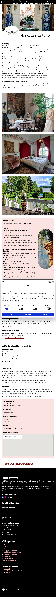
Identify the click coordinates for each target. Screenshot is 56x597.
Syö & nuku (7, 549)
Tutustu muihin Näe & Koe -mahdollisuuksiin (19, 463)
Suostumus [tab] (10, 285)
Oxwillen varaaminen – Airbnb (14, 338)
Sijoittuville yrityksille (11, 573)
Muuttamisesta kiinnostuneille (13, 571)
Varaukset (8, 326)
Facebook (6, 419)
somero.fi (7, 569)
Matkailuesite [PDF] (10, 560)
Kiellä (10, 314)
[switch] (21, 309)
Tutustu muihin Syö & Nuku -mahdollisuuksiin (19, 464)
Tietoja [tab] (46, 285)
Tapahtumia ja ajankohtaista (13, 552)
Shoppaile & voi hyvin (11, 551)
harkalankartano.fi (8, 412)
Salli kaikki (45, 314)
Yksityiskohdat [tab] (28, 285)
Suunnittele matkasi (10, 554)
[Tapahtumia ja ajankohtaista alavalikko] (37, 0)
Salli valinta (28, 314)
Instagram (6, 421)
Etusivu (6, 545)
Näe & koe (7, 547)
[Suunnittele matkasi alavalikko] (52, 3)
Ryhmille (7, 556)
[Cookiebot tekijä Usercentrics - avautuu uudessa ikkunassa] (48, 282)
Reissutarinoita (8, 558)
